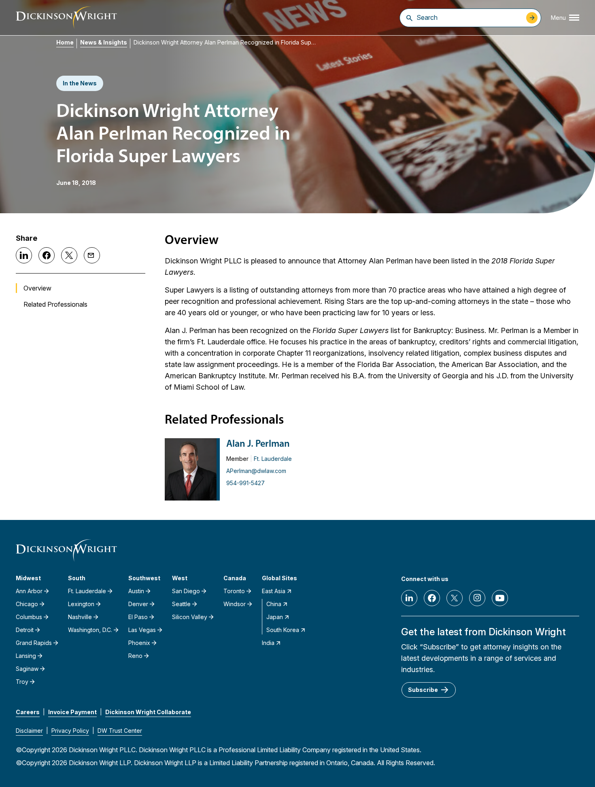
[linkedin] (409, 598)
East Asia (273, 591)
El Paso (138, 616)
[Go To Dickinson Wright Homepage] (66, 17)
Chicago (27, 603)
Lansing (26, 655)
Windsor (234, 603)
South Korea (282, 629)
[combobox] (469, 17)
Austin (136, 591)
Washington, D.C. (90, 629)
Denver (138, 603)
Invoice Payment (72, 712)
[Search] (409, 18)
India (268, 642)
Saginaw (27, 668)
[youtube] (500, 598)
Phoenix (139, 642)
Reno (135, 655)
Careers (28, 712)
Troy (22, 681)
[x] (454, 598)
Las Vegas (142, 629)
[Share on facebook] (46, 255)
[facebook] (432, 598)
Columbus (29, 616)
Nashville (80, 616)
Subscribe (423, 689)
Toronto (234, 591)
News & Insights (103, 42)
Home (65, 42)
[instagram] (477, 598)
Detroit (25, 629)
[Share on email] (92, 255)
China (273, 603)
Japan (274, 616)
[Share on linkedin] (24, 255)
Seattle (181, 603)
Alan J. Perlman (258, 444)
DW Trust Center (120, 730)
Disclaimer (29, 730)
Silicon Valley (189, 616)
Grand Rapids (34, 642)
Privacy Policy (70, 730)
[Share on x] (69, 255)
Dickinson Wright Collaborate (148, 712)
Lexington (81, 603)
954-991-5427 (245, 482)
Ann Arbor (29, 591)
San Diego (186, 591)
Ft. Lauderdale (273, 458)
